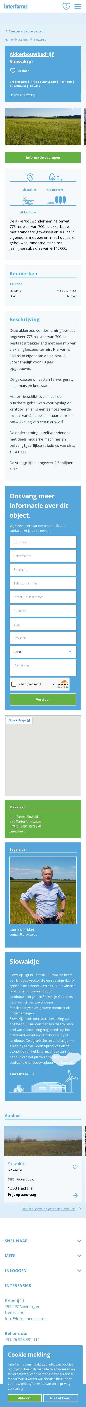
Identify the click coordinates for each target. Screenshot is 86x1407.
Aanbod (23, 39)
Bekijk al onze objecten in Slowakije (48, 1209)
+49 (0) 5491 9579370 (25, 826)
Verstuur (43, 699)
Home (9, 39)
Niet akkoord (60, 1398)
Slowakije (40, 39)
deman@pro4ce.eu (23, 934)
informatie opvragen (43, 157)
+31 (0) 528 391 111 (22, 1339)
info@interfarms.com (25, 821)
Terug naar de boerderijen (26, 31)
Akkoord (25, 1398)
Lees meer (17, 831)
